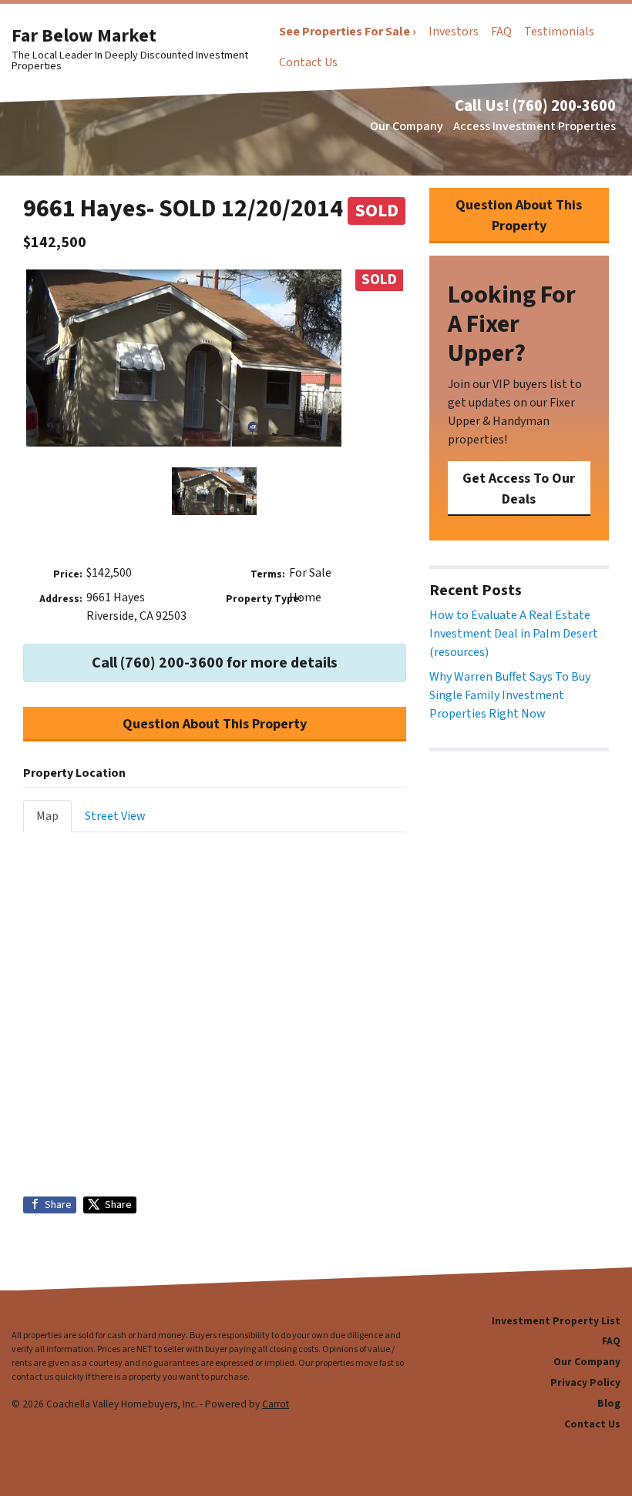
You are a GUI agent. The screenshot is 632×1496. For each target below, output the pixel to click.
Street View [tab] (115, 816)
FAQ (501, 31)
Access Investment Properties (534, 126)
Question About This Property (215, 724)
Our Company (406, 126)
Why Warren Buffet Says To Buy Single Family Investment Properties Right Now (509, 695)
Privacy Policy (585, 1382)
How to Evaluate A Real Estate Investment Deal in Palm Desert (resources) (513, 634)
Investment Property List (556, 1321)
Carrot (275, 1404)
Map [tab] (47, 816)
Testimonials (559, 31)
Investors (454, 31)
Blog (608, 1403)
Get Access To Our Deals (518, 489)
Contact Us (308, 62)
